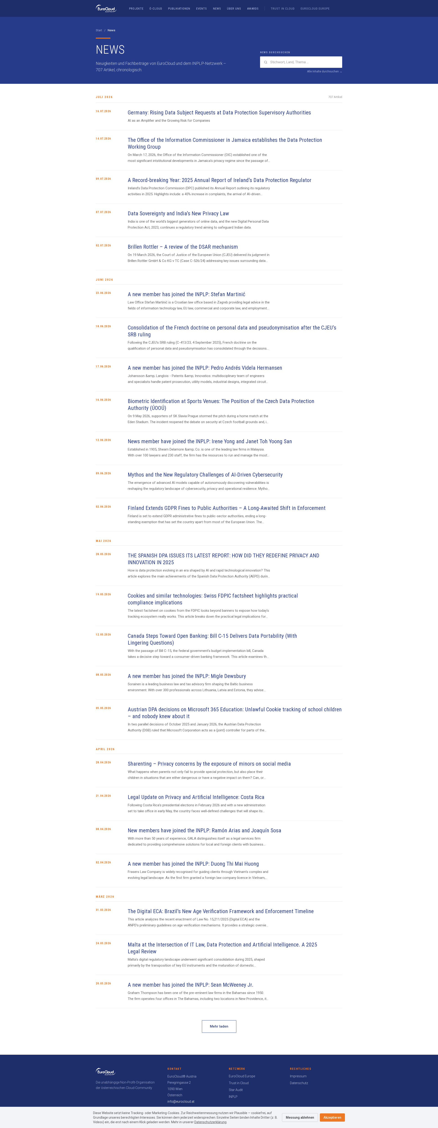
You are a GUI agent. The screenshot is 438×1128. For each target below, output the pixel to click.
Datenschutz (299, 1083)
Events (201, 8)
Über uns (234, 8)
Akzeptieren (332, 1117)
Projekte (136, 8)
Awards (253, 8)
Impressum (298, 1076)
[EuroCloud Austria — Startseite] (106, 8)
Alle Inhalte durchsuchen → (324, 71)
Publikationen (179, 8)
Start (99, 30)
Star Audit (236, 1090)
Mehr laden (219, 1026)
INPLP (233, 1097)
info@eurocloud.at (180, 1101)
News (217, 8)
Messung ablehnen (300, 1117)
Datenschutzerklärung (210, 1122)
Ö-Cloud (155, 8)
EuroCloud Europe (315, 8)
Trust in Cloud (283, 8)
